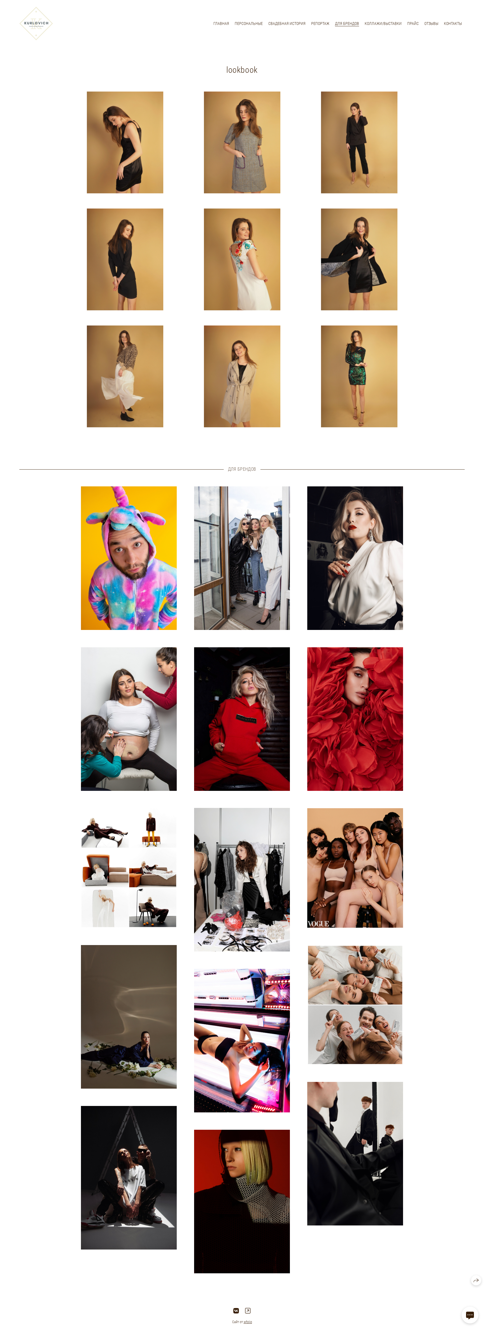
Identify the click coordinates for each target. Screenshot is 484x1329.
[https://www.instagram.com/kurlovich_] (248, 1310)
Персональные (249, 23)
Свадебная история (287, 23)
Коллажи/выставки (383, 23)
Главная (221, 23)
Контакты (453, 23)
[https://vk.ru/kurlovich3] (236, 1310)
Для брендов (347, 23)
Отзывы (431, 23)
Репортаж (320, 23)
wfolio (248, 1322)
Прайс (413, 23)
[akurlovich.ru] (36, 23)
